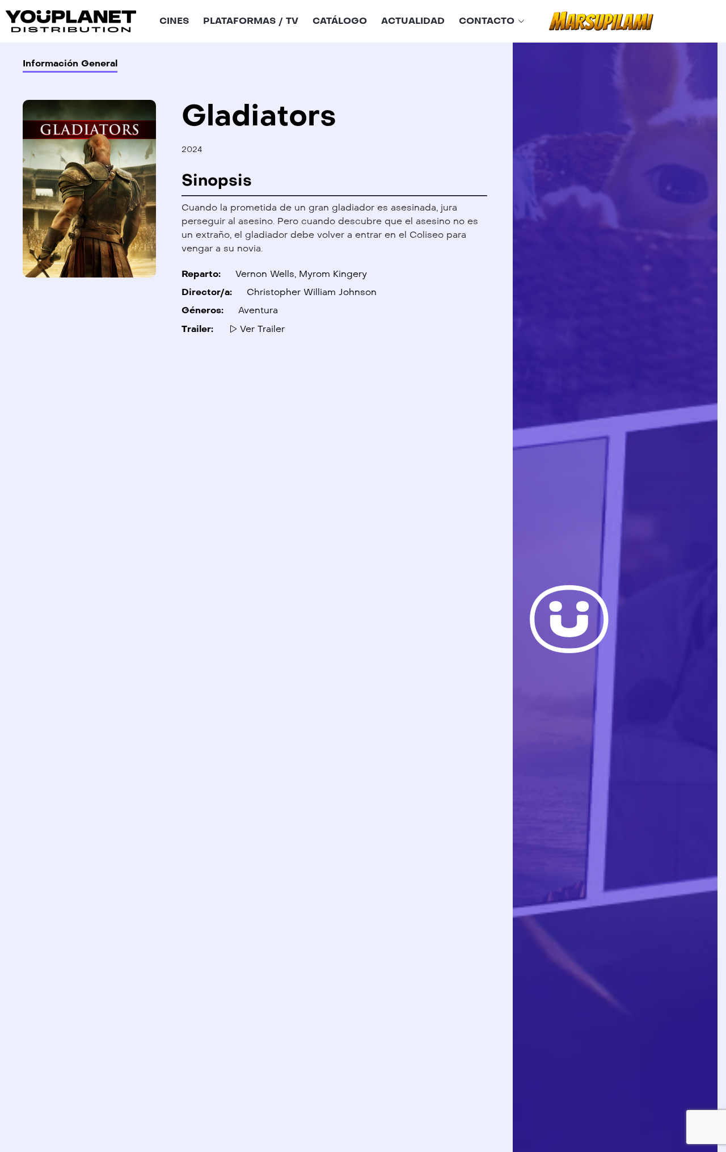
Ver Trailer (261, 328)
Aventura (258, 310)
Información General (70, 63)
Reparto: (201, 273)
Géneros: (202, 310)
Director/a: (207, 292)
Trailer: (197, 328)
